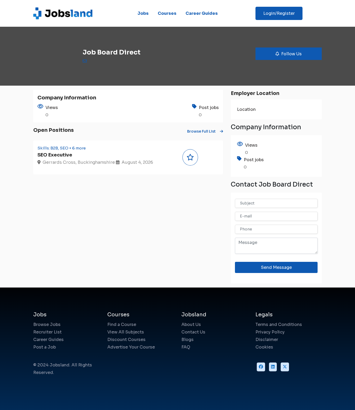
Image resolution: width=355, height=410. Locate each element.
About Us (191, 324)
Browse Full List (201, 131)
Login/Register (279, 13)
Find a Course (121, 324)
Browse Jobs (47, 324)
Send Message (276, 267)
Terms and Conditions (278, 324)
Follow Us (291, 54)
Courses (167, 13)
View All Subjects (125, 332)
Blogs (187, 339)
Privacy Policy (270, 332)
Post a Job (44, 347)
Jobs (143, 13)
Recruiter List (47, 332)
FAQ (185, 347)
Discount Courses (126, 339)
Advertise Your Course (131, 347)
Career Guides (202, 13)
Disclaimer (266, 339)
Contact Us (193, 332)
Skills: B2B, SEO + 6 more (61, 148)
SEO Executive (54, 155)
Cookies (264, 347)
